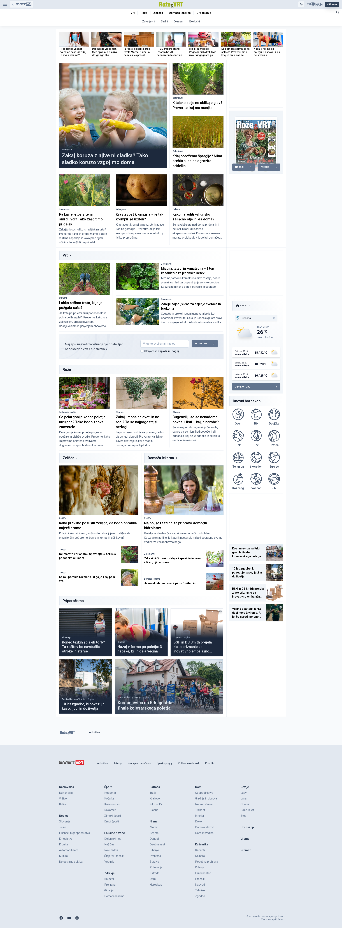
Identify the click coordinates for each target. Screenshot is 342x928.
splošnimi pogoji (170, 351)
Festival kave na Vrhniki (73, 699)
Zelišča (176, 209)
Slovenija (66, 637)
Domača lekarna (161, 458)
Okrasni (63, 298)
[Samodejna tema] (301, 4)
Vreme (241, 306)
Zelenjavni (67, 149)
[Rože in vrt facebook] (61, 918)
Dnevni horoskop (246, 401)
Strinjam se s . (162, 351)
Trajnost (177, 637)
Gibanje (121, 642)
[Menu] (5, 4)
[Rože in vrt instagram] (77, 918)
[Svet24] (21, 4)
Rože (67, 369)
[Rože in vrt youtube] (69, 918)
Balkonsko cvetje (67, 412)
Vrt (65, 255)
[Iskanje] (337, 12)
